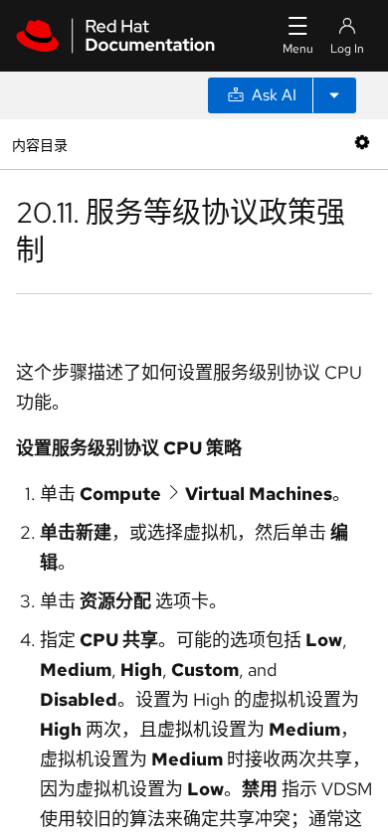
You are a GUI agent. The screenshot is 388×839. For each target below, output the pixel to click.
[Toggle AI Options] (334, 95)
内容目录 (39, 143)
